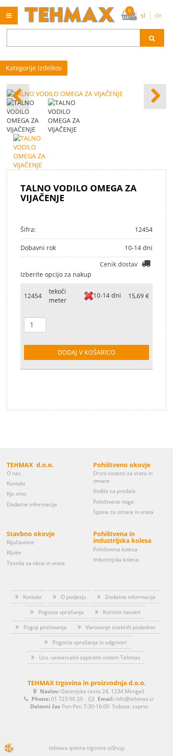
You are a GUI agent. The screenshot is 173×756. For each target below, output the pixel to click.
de (158, 15)
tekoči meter (58, 295)
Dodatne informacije (32, 504)
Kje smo (16, 493)
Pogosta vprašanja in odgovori (89, 642)
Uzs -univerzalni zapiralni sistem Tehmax (89, 657)
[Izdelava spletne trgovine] (116, 747)
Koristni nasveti (122, 612)
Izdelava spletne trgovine (77, 747)
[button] (155, 96)
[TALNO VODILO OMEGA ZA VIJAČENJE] (33, 151)
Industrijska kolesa (116, 559)
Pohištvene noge (113, 501)
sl (143, 15)
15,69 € (138, 295)
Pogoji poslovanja (45, 627)
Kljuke (14, 552)
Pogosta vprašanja (61, 612)
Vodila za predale (114, 491)
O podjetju (73, 597)
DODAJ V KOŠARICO (86, 352)
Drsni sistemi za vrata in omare (123, 477)
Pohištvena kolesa (115, 549)
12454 (33, 295)
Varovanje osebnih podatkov (120, 627)
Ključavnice (20, 542)
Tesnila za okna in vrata (36, 563)
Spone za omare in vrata (123, 512)
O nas (14, 473)
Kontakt (16, 483)
